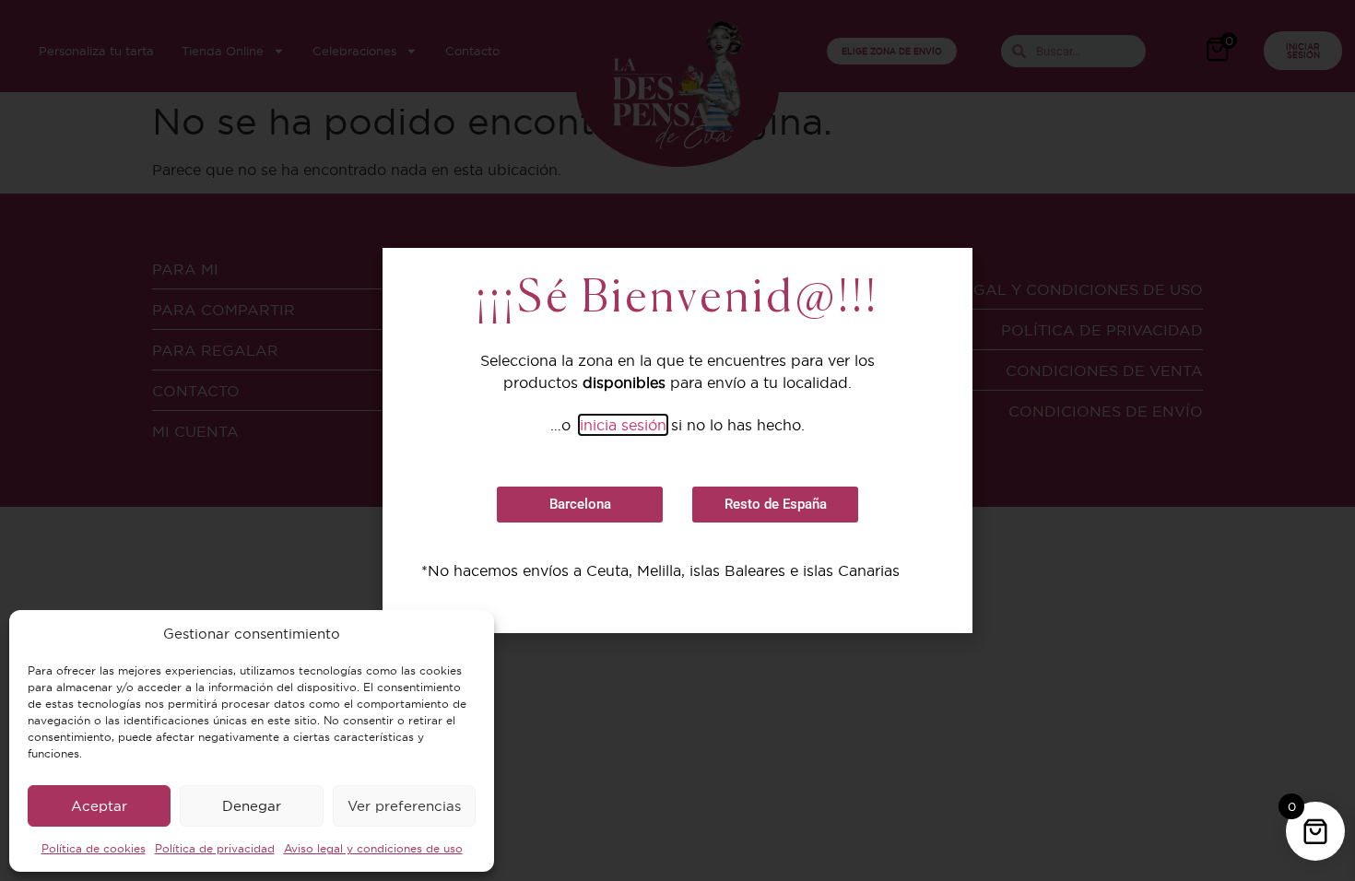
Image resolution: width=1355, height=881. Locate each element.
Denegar (251, 806)
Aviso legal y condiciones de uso (373, 848)
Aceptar (99, 806)
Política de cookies (93, 848)
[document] (677, 440)
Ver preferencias (404, 806)
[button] (580, 505)
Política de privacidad (215, 848)
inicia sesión (623, 425)
